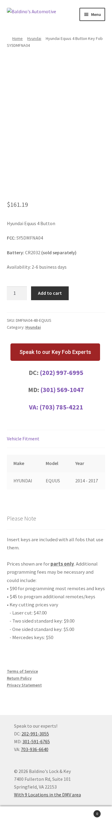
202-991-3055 (35, 734)
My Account (18, 817)
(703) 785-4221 (61, 407)
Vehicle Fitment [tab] (23, 439)
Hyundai (34, 38)
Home (17, 38)
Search (56, 817)
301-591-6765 (36, 741)
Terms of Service (22, 671)
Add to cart (50, 293)
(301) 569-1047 (62, 389)
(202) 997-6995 (61, 372)
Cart (86, 811)
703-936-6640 (34, 749)
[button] (55, 352)
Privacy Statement (24, 685)
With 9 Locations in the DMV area (47, 795)
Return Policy (19, 678)
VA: (34, 407)
